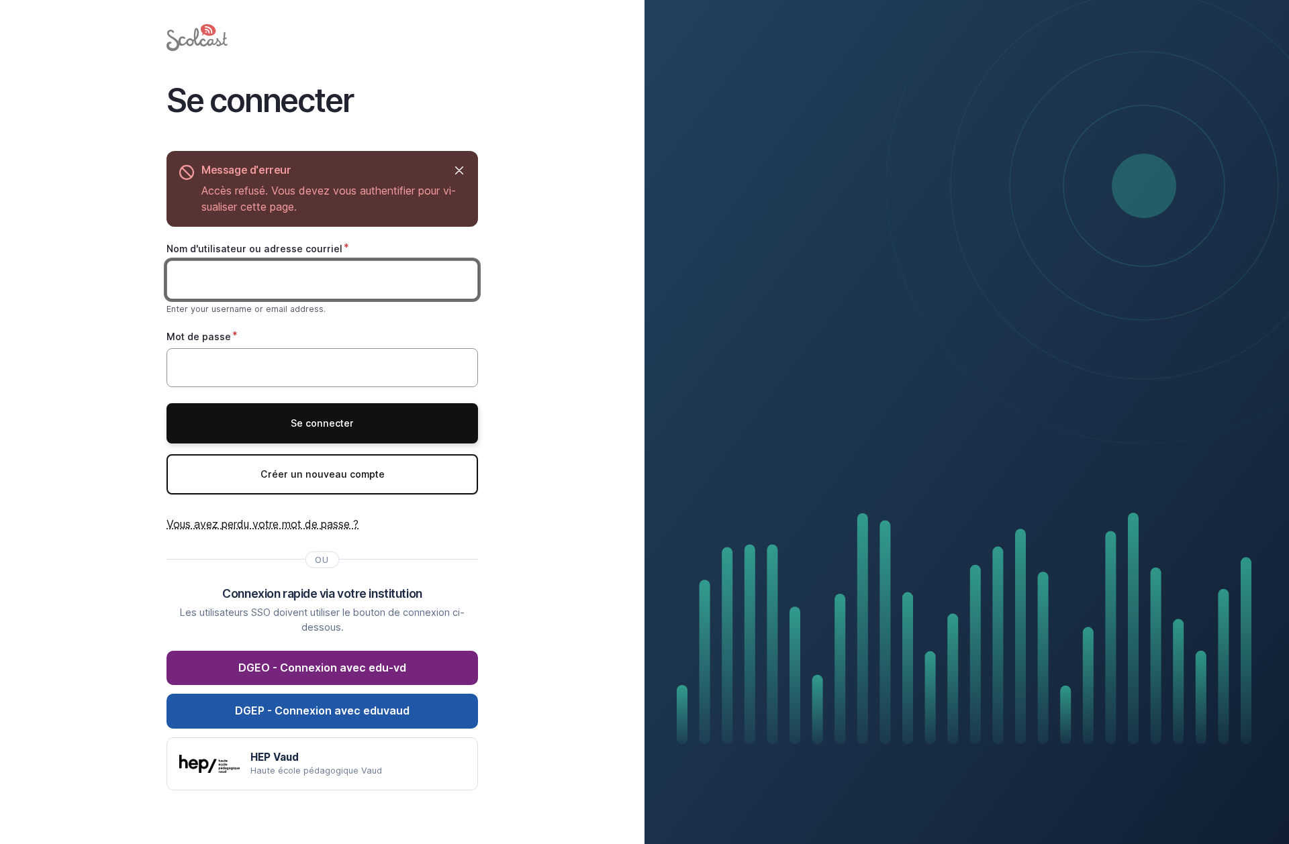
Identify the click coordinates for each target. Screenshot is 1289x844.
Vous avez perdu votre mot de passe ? (262, 524)
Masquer (459, 170)
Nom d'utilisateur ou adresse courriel (254, 248)
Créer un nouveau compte (322, 474)
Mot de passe (198, 336)
